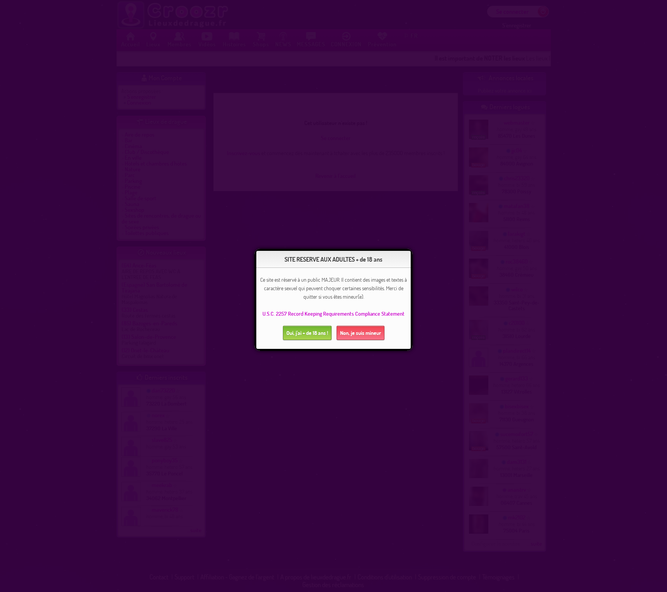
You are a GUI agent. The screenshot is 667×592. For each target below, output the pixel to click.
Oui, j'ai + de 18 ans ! (307, 333)
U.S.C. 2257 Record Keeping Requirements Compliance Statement (333, 313)
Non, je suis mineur (360, 333)
